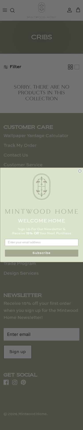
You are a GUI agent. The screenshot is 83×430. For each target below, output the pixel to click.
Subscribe (42, 253)
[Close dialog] (80, 171)
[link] (41, 193)
